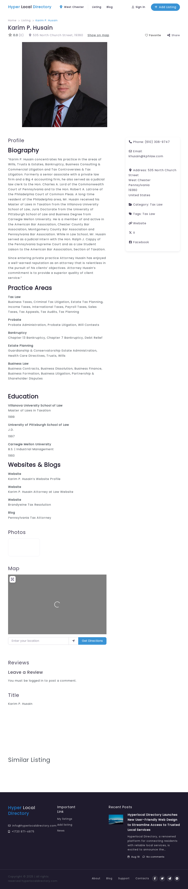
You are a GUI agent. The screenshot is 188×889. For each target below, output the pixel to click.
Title (13, 695)
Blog (110, 7)
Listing (96, 7)
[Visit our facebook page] (155, 878)
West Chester (73, 7)
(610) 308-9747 (157, 142)
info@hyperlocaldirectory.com (34, 825)
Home (12, 20)
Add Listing (167, 7)
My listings (64, 819)
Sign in (140, 7)
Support (124, 878)
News (61, 830)
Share (176, 35)
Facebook (141, 242)
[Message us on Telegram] (170, 878)
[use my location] (73, 641)
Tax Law (156, 204)
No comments (155, 856)
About (96, 878)
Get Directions (92, 641)
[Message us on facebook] (177, 878)
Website (14, 474)
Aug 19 (135, 856)
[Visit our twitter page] (162, 878)
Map (13, 568)
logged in (36, 681)
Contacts (142, 878)
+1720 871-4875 (23, 831)
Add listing (64, 825)
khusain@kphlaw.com (146, 156)
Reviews (18, 662)
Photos (17, 532)
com (54, 881)
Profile (16, 140)
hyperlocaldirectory (36, 881)
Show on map (98, 35)
